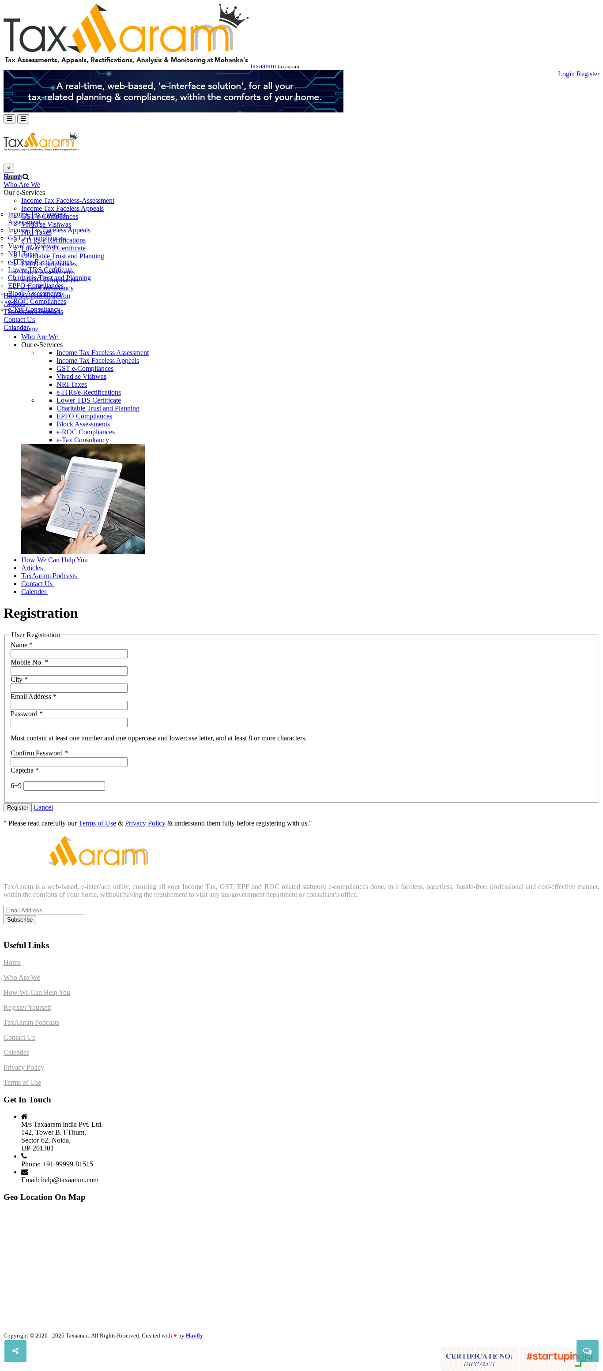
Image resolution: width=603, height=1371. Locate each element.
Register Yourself (27, 1007)
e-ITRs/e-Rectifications (53, 240)
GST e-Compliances (49, 216)
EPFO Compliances (49, 264)
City (19, 679)
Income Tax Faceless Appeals (62, 208)
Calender (16, 327)
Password (27, 713)
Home (12, 176)
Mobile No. (29, 662)
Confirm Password (39, 753)
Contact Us (19, 319)
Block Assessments (48, 272)
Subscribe (20, 919)
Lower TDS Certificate (53, 248)
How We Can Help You (37, 295)
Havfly (194, 1335)
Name (22, 645)
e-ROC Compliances (50, 280)
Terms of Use (97, 823)
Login (566, 74)
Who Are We (22, 184)
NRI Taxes (36, 232)
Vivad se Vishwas (46, 224)
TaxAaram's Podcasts (33, 311)
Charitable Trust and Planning (62, 256)
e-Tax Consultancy (47, 287)
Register (588, 74)
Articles (14, 303)
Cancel (43, 807)
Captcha (25, 770)
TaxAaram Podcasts (49, 575)
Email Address (34, 696)
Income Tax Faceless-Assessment (67, 200)
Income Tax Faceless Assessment (103, 352)
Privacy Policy (145, 823)
